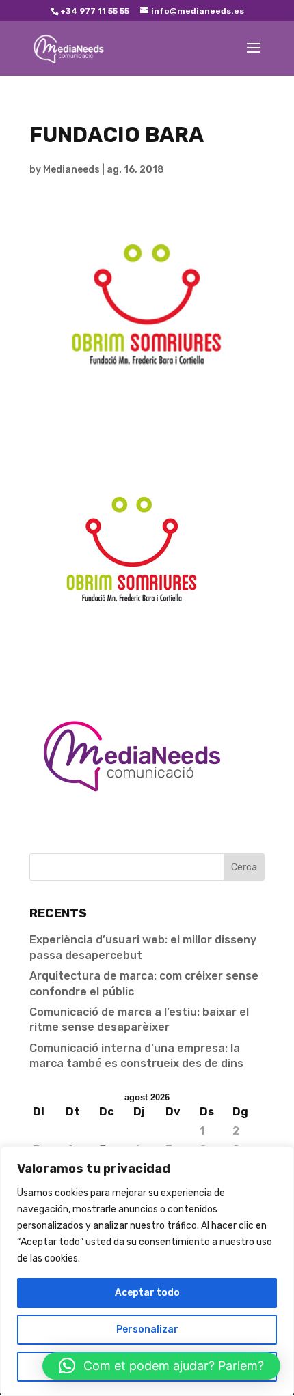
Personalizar (147, 1329)
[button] (161, 1366)
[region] (147, 1271)
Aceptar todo (147, 1292)
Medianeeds (71, 169)
